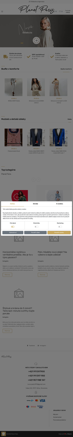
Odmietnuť (12, 232)
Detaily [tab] (35, 204)
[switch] (36, 227)
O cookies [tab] (59, 204)
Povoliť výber (35, 232)
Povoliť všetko (59, 232)
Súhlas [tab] (12, 204)
